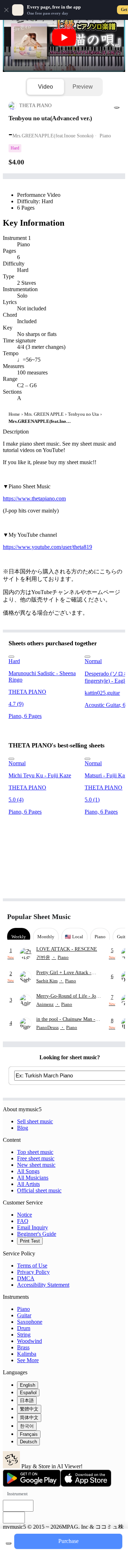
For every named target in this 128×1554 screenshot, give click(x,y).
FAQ (22, 1221)
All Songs (28, 1171)
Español (28, 1392)
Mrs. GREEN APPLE (44, 414)
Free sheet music (35, 1158)
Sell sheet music (35, 1121)
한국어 (27, 1426)
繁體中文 (29, 1409)
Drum (23, 1328)
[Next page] (114, 916)
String (24, 1335)
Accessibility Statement (43, 1285)
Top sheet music (35, 1152)
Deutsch (28, 1441)
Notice (24, 1215)
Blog (22, 1128)
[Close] (6, 10)
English (27, 1385)
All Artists (28, 1184)
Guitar (24, 1315)
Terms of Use (32, 1265)
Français (29, 1434)
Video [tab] (45, 87)
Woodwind (29, 1341)
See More (28, 1360)
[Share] (116, 107)
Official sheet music (39, 1190)
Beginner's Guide (36, 1234)
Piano (23, 1309)
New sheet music (36, 1165)
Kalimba (26, 1354)
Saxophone (29, 1322)
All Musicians (32, 1178)
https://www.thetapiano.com (34, 498)
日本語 (27, 1400)
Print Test (30, 1241)
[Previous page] (102, 916)
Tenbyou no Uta (83, 414)
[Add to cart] (8, 1543)
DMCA (25, 1278)
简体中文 (29, 1417)
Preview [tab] (83, 87)
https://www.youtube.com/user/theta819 (47, 547)
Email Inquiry (32, 1227)
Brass (23, 1347)
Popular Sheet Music (39, 916)
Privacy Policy (33, 1272)
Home (14, 414)
